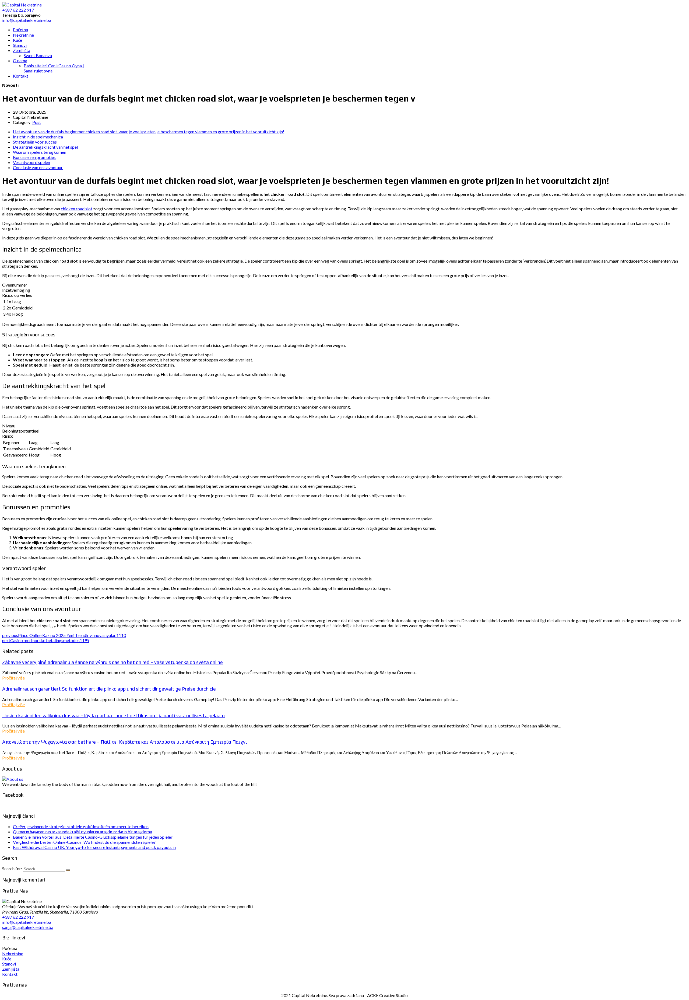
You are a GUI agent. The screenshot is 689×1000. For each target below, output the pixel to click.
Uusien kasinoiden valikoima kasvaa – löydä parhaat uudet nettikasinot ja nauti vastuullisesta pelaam (113, 715)
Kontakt (9, 974)
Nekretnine (12, 953)
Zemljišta (10, 968)
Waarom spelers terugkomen (39, 152)
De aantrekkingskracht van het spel (45, 146)
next (45, 640)
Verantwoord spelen (31, 162)
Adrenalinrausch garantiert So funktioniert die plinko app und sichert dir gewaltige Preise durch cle (109, 689)
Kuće (6, 958)
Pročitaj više (13, 677)
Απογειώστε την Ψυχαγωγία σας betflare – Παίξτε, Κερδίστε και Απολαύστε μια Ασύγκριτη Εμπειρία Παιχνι (124, 742)
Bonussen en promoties (34, 157)
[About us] (12, 779)
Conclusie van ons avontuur (38, 167)
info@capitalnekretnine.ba (26, 922)
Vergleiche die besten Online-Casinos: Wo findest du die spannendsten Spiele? (84, 842)
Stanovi (9, 963)
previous (64, 635)
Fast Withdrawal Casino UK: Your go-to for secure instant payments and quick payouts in (94, 847)
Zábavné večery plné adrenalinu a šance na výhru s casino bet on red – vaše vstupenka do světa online (112, 662)
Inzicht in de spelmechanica (38, 136)
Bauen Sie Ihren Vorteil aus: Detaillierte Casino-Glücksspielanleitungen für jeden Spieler (93, 836)
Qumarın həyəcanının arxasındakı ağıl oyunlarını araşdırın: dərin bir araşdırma (82, 831)
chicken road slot (76, 208)
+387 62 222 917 (18, 916)
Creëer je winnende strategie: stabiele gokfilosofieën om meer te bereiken (81, 826)
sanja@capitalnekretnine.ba (27, 927)
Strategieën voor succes (35, 141)
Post (36, 122)
